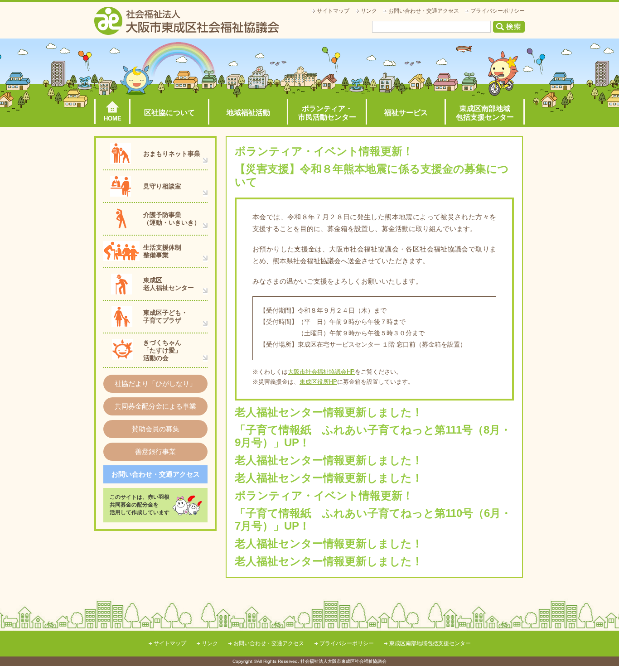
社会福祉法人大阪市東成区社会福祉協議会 (186, 21)
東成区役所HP (318, 381)
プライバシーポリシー (497, 11)
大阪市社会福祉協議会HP (321, 371)
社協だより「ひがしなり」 (155, 383)
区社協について (169, 112)
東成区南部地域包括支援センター (485, 113)
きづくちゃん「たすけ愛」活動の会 (162, 350)
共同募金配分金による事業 (155, 406)
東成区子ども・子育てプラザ (165, 316)
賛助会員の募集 (155, 429)
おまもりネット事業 (171, 153)
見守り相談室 (162, 186)
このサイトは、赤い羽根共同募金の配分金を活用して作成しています (139, 505)
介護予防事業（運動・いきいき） (171, 218)
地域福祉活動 (248, 112)
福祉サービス (406, 112)
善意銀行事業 (155, 451)
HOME (112, 118)
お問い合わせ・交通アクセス (423, 11)
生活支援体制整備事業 (162, 251)
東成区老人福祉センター (168, 283)
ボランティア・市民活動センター (327, 113)
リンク (369, 11)
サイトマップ (333, 11)
